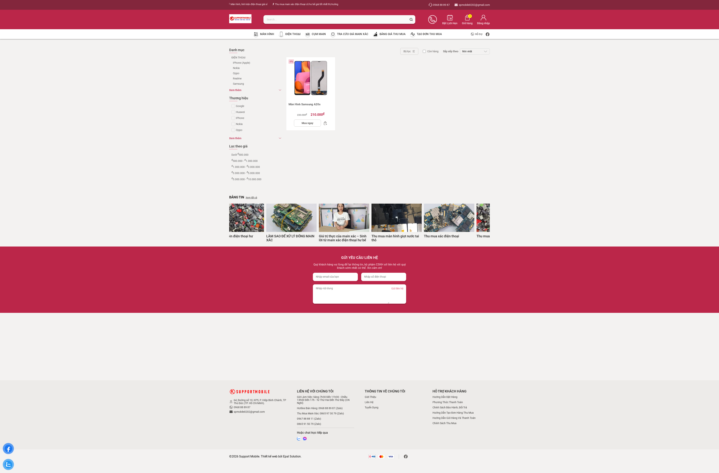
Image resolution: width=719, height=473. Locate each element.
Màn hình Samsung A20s (305, 104)
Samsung (238, 83)
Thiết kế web (269, 456)
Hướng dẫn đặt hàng (445, 396)
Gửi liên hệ (397, 288)
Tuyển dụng (371, 407)
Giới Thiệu (370, 396)
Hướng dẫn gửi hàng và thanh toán (454, 417)
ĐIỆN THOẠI (238, 57)
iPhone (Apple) (241, 62)
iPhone (240, 118)
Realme (237, 78)
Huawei (240, 112)
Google (240, 106)
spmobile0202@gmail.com (249, 411)
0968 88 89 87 (242, 407)
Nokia (236, 68)
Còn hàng (433, 51)
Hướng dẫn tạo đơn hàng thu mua (453, 412)
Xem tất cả (251, 197)
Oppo (236, 73)
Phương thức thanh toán (448, 402)
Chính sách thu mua (444, 423)
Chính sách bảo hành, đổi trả (450, 407)
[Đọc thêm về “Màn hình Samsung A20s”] (324, 123)
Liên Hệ (369, 402)
